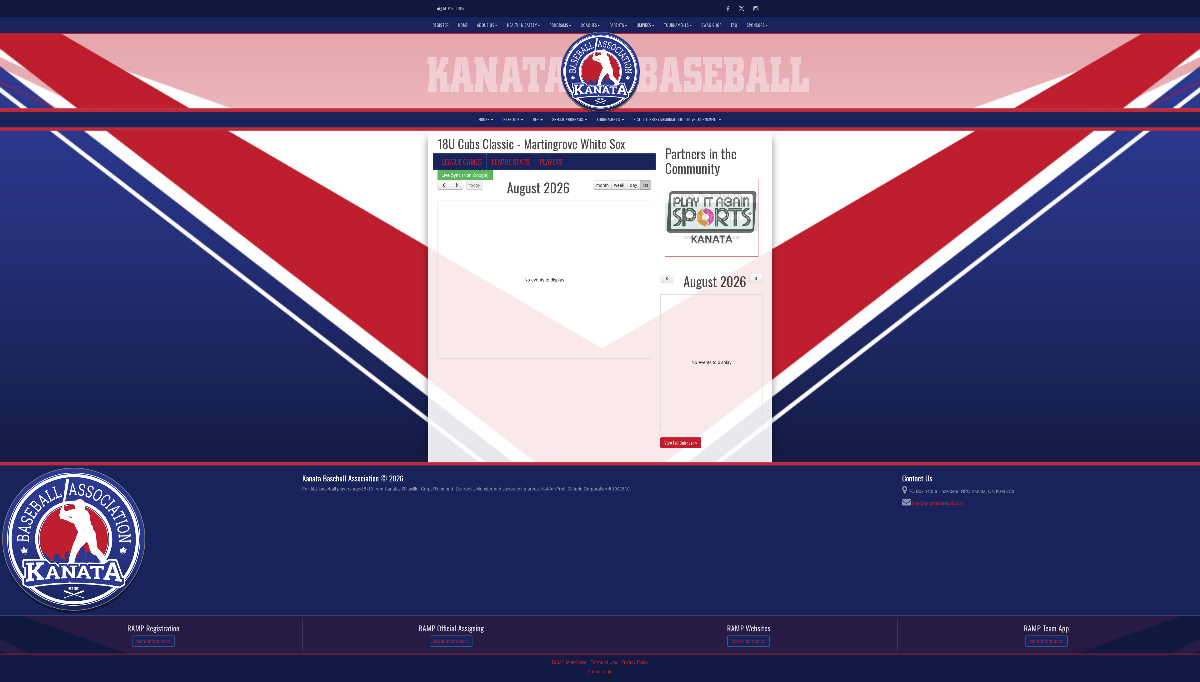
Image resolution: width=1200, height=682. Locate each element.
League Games (462, 161)
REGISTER (440, 25)
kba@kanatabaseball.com (937, 503)
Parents (616, 25)
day (633, 185)
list (645, 185)
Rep (536, 119)
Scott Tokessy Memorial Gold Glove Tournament (675, 119)
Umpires (644, 25)
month (602, 185)
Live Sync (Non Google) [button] (465, 175)
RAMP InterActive (569, 662)
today (474, 185)
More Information (153, 641)
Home (463, 25)
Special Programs (568, 119)
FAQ (734, 25)
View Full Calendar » (680, 442)
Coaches (589, 25)
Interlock (511, 119)
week (619, 185)
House (484, 119)
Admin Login (600, 671)
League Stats (510, 161)
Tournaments (676, 25)
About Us (485, 25)
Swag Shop (711, 25)
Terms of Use (604, 662)
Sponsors (756, 25)
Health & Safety (522, 25)
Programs (558, 25)
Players (551, 161)
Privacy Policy (634, 662)
